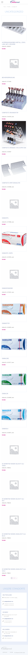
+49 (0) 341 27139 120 (9, 603)
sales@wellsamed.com (8, 601)
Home (5, 6)
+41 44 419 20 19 (7, 622)
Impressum (5, 652)
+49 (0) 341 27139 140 (9, 605)
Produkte (8, 6)
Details (4, 48)
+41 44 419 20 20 (7, 621)
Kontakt (11, 652)
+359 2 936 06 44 (7, 638)
